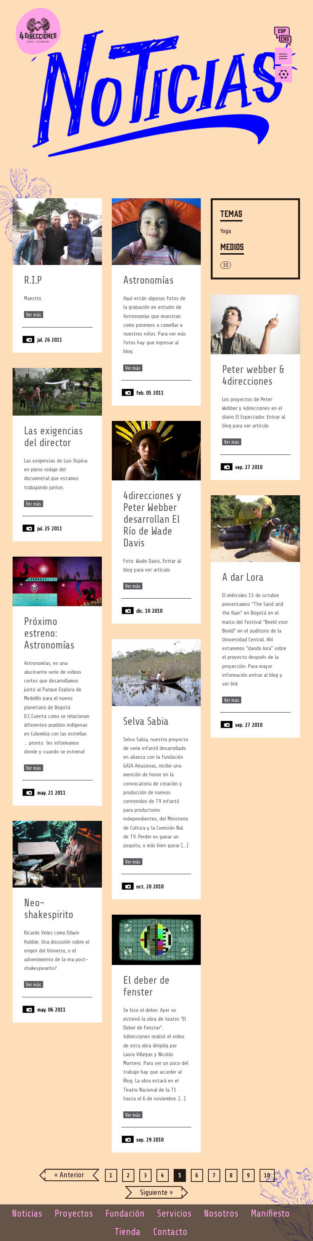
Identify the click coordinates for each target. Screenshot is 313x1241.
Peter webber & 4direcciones (253, 375)
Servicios (174, 1213)
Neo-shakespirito (48, 909)
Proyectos (74, 1213)
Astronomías (148, 280)
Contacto (170, 1232)
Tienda (127, 1232)
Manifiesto (270, 1213)
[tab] (283, 74)
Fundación (125, 1213)
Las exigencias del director (53, 437)
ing (286, 41)
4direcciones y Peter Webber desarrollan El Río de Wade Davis (152, 519)
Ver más (33, 315)
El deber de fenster (146, 986)
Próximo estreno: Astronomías (49, 633)
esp (282, 33)
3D (225, 265)
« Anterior (69, 1174)
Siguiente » (156, 1192)
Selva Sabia (146, 721)
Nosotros (221, 1213)
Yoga (225, 231)
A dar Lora (243, 577)
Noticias (27, 1213)
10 (267, 1175)
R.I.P (33, 280)
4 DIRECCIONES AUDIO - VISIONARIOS (38, 38)
